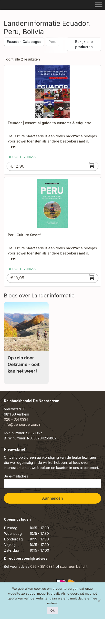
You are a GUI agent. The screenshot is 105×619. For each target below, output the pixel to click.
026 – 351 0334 (16, 419)
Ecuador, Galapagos (24, 42)
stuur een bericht (73, 566)
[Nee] (98, 600)
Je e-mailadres (16, 476)
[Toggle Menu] (99, 4)
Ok (52, 610)
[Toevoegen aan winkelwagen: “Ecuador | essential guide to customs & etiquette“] (92, 165)
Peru (52, 42)
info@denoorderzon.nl (22, 424)
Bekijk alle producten (84, 44)
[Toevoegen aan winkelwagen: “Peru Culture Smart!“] (92, 277)
